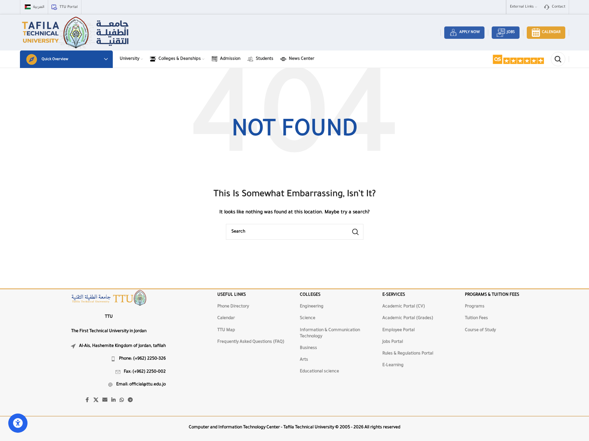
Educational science (319, 371)
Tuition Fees (476, 318)
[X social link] (95, 400)
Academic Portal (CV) (403, 306)
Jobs (511, 32)
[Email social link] (104, 400)
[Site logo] (76, 33)
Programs (474, 306)
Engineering (312, 306)
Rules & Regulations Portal (407, 353)
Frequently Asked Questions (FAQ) (250, 342)
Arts (304, 360)
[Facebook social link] (87, 400)
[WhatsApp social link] (122, 400)
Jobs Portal (392, 342)
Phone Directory (233, 306)
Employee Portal (398, 330)
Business (308, 348)
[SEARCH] (355, 232)
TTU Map (226, 330)
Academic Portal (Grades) (407, 318)
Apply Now (469, 32)
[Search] (558, 59)
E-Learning (393, 365)
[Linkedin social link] (113, 400)
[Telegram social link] (130, 400)
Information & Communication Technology (330, 333)
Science (307, 318)
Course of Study (480, 330)
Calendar (551, 32)
